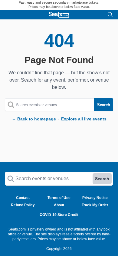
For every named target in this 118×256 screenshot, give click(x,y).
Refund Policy (23, 205)
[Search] (110, 15)
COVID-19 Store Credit (59, 215)
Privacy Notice (95, 198)
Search (102, 178)
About (59, 205)
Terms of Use (59, 198)
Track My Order (95, 205)
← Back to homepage (34, 118)
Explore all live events (84, 118)
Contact (23, 198)
